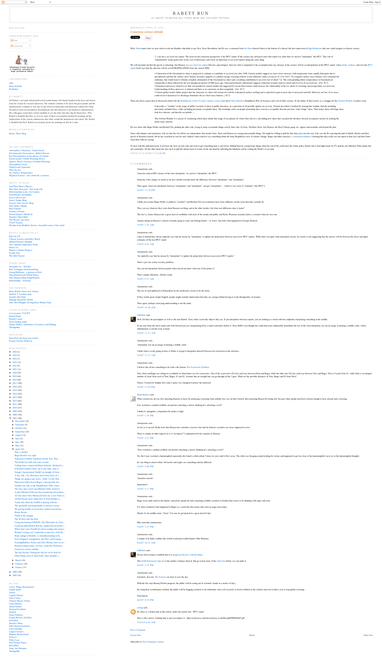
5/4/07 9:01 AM (145, 243)
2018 (15, 379)
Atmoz (12, 592)
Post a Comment (137, 629)
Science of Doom (17, 211)
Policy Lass (14, 639)
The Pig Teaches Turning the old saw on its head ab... (38, 552)
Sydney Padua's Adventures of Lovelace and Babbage (32, 324)
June (17, 441)
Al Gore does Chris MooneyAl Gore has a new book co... (40, 495)
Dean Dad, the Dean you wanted (23, 337)
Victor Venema (16, 222)
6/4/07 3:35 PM (145, 565)
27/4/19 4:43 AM (146, 622)
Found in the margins (24, 515)
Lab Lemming (15, 628)
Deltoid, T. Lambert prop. (20, 294)
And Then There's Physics (20, 186)
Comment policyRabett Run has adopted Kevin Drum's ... (40, 525)
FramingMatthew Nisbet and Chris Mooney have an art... (40, 542)
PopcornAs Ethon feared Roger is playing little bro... (38, 481)
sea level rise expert (199, 64)
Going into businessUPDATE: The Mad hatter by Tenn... (40, 522)
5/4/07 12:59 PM (146, 386)
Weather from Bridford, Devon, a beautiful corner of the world (36, 225)
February (19, 563)
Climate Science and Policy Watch (24, 238)
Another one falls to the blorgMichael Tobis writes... (38, 485)
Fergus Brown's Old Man (20, 617)
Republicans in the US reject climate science (201, 100)
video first (221, 560)
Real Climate (15, 208)
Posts (15, 40)
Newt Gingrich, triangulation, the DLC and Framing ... (39, 538)
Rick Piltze (14, 645)
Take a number (21, 451)
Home (252, 635)
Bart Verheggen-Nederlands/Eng (23, 269)
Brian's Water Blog (17, 133)
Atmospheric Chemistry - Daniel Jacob (26, 150)
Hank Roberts (143, 394)
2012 (15, 400)
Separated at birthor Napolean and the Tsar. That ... (37, 458)
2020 (15, 372)
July (17, 438)
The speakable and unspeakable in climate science (37, 505)
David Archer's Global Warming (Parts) (27, 158)
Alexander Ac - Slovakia (20, 266)
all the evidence (349, 64)
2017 (15, 382)
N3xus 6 (12, 636)
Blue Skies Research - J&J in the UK (26, 189)
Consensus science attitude (146, 32)
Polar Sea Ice (15, 169)
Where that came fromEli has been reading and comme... (40, 528)
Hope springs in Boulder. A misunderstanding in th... (38, 535)
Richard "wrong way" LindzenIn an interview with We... (40, 532)
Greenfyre (13, 620)
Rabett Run (191, 13)
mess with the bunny (193, 554)
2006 (15, 571)
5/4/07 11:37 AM (146, 355)
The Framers (160, 576)
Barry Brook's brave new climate (23, 291)
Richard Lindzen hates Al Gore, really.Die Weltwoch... (39, 545)
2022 (15, 365)
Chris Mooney (237, 100)
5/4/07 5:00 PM (145, 466)
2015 (15, 390)
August (18, 434)
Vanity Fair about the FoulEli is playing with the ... (37, 502)
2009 (15, 411)
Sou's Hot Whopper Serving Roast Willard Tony (30, 302)
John (11, 82)
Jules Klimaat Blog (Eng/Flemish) (24, 277)
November (20, 424)
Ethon (138, 48)
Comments (18, 45)
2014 (15, 393)
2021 (15, 369)
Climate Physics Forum (19, 600)
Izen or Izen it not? (17, 197)
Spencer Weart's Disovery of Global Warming (29, 161)
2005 (15, 575)
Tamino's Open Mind (18, 216)
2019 (15, 376)
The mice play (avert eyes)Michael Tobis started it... (38, 488)
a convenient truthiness (301, 136)
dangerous (177, 554)
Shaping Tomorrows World (21, 299)
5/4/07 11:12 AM (146, 332)
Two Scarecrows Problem (198, 367)
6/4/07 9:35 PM (145, 599)
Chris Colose (15, 597)
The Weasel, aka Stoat (19, 219)
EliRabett (141, 314)
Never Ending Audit (18, 321)
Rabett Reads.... (22, 512)
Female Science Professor (20, 340)
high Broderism (315, 48)
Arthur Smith (15, 589)
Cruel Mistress (15, 603)
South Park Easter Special (152, 560)
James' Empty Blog (17, 200)
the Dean (248, 48)
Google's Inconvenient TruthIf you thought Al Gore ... (38, 471)
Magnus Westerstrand (18, 634)
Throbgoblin (14, 327)
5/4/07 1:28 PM (145, 415)
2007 (15, 418)
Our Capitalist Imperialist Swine (23, 244)
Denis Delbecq (15, 614)
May (17, 445)
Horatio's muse (16, 318)
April (17, 448)
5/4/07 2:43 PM (145, 437)
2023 (15, 362)
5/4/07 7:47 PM (145, 526)
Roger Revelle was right (25, 455)
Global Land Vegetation (19, 166)
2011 (15, 404)
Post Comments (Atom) (153, 641)
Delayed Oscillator (17, 609)
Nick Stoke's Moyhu (18, 205)
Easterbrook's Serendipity (20, 194)
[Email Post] (166, 153)
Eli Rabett (13, 88)
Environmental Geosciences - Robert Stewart (29, 153)
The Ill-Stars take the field (26, 518)
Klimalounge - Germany (20, 280)
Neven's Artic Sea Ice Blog (21, 202)
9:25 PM (161, 153)
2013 (15, 397)
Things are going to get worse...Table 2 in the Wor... (38, 478)
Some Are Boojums (18, 648)
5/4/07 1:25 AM (145, 224)
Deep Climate (15, 606)
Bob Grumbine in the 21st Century (24, 191)
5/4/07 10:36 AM (146, 307)
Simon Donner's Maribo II (20, 214)
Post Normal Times (18, 642)
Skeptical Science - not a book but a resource (29, 175)
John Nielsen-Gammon (19, 625)
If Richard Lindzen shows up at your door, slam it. (37, 468)
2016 (15, 386)
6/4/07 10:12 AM (146, 542)
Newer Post (135, 635)
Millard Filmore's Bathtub (20, 241)
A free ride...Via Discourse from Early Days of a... (37, 475)
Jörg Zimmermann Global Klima (23, 274)
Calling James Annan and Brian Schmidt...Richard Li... (39, 465)
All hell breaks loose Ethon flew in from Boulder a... (38, 498)
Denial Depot (15, 315)
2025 (15, 355)
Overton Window (345, 100)
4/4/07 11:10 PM (146, 189)
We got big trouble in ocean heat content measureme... (39, 508)
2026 (15, 351)
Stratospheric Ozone (18, 164)
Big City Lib (14, 236)
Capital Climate (16, 595)
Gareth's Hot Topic (17, 296)
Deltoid (12, 611)
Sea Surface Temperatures (21, 172)
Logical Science (16, 631)
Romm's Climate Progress (20, 249)
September (20, 431)
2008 (15, 414)
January (19, 567)
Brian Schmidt (15, 86)
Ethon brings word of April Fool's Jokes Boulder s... (37, 555)
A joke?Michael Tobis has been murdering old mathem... (40, 491)
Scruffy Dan (14, 252)
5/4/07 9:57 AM (145, 278)
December (20, 420)
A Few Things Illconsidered (21, 586)
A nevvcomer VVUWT (19, 313)
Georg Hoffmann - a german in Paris (25, 272)
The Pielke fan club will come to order (32, 461)
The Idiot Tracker (17, 255)
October (19, 427)
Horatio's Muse (16, 623)
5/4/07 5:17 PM (145, 488)
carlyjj (140, 607)
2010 (15, 407)
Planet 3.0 (13, 247)
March (18, 560)
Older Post (368, 635)
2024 (15, 358)
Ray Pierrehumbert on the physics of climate (29, 155)
